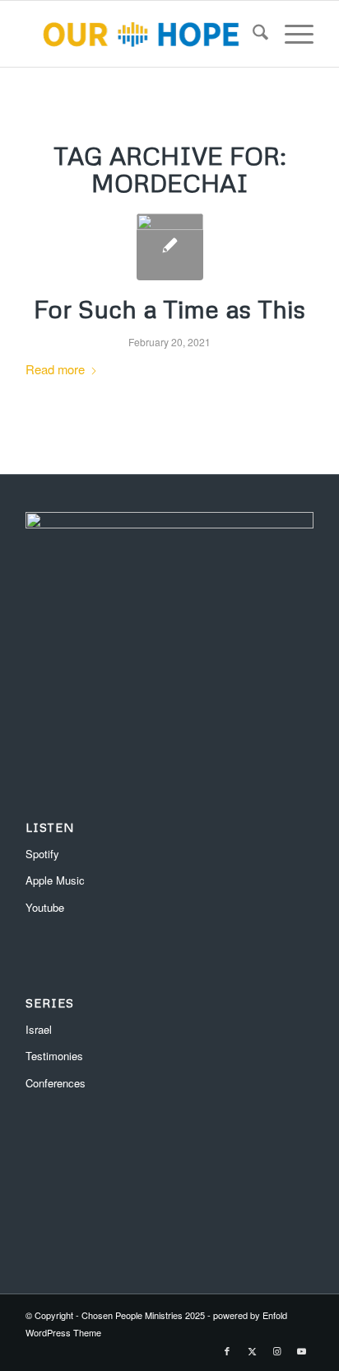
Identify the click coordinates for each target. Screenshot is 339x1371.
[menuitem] (252, 34)
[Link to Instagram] (276, 1350)
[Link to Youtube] (301, 1350)
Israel (39, 1029)
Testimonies (54, 1055)
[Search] (252, 34)
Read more (55, 369)
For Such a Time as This (169, 308)
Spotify (42, 854)
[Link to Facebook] (227, 1350)
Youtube (45, 907)
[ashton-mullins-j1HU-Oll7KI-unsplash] (170, 247)
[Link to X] (251, 1350)
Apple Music (55, 880)
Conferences (56, 1083)
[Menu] (290, 34)
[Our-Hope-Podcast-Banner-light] (141, 34)
